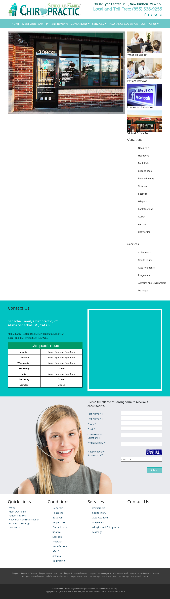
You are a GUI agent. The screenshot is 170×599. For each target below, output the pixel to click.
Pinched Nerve (146, 178)
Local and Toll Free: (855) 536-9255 (127, 9)
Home (15, 24)
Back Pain (143, 163)
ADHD (141, 216)
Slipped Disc (145, 170)
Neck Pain (143, 148)
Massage (143, 290)
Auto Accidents (146, 267)
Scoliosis (142, 193)
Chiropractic (144, 252)
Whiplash (143, 201)
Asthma (142, 224)
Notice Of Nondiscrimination (24, 519)
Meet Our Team (32, 24)
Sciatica (142, 186)
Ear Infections (145, 209)
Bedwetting (144, 231)
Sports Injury (145, 260)
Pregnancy (144, 275)
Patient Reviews (57, 24)
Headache (143, 155)
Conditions (79, 24)
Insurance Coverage (123, 24)
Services (98, 24)
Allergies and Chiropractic (148, 282)
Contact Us (148, 24)
